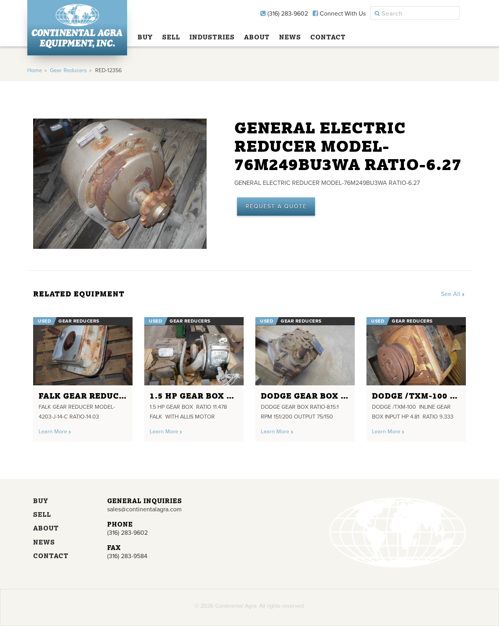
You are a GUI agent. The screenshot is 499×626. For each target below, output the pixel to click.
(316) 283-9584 (127, 556)
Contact (328, 37)
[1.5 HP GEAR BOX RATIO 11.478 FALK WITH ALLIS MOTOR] (194, 351)
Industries (212, 37)
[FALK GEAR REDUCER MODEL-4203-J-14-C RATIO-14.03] (83, 351)
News (290, 37)
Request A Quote (276, 206)
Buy (145, 37)
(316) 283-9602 (287, 14)
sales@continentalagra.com (144, 509)
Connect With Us (342, 14)
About (257, 37)
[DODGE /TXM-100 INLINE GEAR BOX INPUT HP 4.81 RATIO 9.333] (416, 351)
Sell (171, 37)
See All (451, 294)
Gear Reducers (68, 70)
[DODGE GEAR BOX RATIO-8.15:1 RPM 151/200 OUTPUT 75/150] (305, 351)
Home (34, 70)
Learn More (54, 431)
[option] (82, 376)
